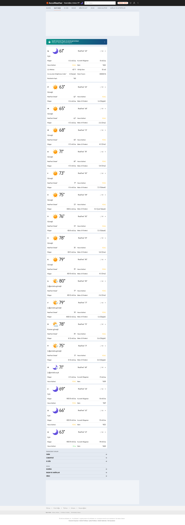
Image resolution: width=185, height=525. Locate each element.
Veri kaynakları (111, 521)
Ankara (73, 508)
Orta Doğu (56, 508)
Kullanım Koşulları (74, 521)
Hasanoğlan (82, 508)
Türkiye (65, 508)
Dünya (48, 508)
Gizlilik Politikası (83, 521)
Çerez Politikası (93, 521)
